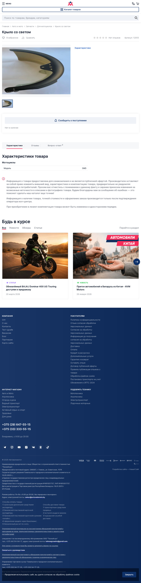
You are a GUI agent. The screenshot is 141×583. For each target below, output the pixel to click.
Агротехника (8, 396)
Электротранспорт (11, 406)
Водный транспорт (11, 403)
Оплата (73, 349)
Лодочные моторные (80, 403)
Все (4, 228)
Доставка (75, 346)
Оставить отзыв (77, 363)
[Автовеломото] (70, 4)
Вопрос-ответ (55, 145)
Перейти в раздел (129, 228)
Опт (4, 320)
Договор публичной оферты (83, 366)
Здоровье (6, 413)
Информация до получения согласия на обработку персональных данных (83, 339)
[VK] (33, 447)
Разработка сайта (119, 469)
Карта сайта (7, 343)
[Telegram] (5, 447)
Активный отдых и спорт (13, 410)
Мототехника (76, 393)
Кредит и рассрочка (80, 353)
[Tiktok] (48, 447)
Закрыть (129, 574)
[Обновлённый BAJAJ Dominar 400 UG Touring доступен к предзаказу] (35, 266)
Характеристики (83, 48)
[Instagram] (26, 447)
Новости (14, 228)
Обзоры (26, 228)
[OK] (40, 447)
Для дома (6, 416)
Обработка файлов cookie (82, 376)
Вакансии (6, 333)
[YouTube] (19, 447)
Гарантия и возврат (79, 359)
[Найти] (136, 18)
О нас (4, 323)
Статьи (38, 228)
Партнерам (7, 339)
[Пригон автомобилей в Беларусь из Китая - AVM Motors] (106, 266)
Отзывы (35, 145)
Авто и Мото (7, 393)
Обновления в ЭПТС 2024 (82, 382)
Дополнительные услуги (81, 356)
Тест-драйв (7, 329)
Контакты (6, 326)
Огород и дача (9, 400)
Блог (4, 336)
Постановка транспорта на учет (85, 379)
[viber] (12, 447)
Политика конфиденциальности (85, 320)
